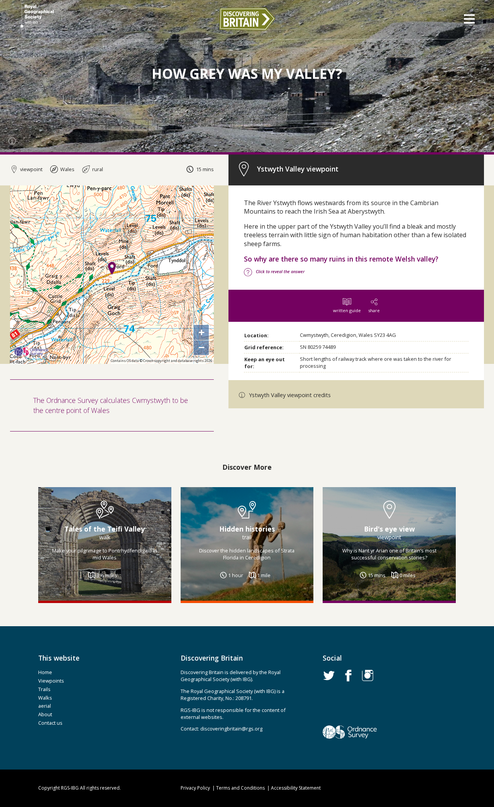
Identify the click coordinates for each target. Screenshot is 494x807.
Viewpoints (51, 680)
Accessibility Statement (296, 788)
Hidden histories (247, 528)
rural (97, 169)
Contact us (50, 722)
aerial (44, 705)
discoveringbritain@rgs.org (231, 728)
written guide (347, 310)
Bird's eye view (389, 528)
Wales (66, 169)
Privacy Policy (195, 788)
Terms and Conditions (240, 788)
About (45, 714)
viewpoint (30, 169)
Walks (45, 697)
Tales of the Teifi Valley (104, 528)
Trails (44, 689)
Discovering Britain (247, 19)
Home (45, 672)
